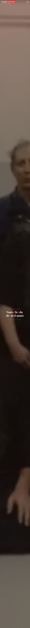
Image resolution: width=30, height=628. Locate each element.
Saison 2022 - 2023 (14, 309)
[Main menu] (27, 2)
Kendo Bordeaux (8, 2)
